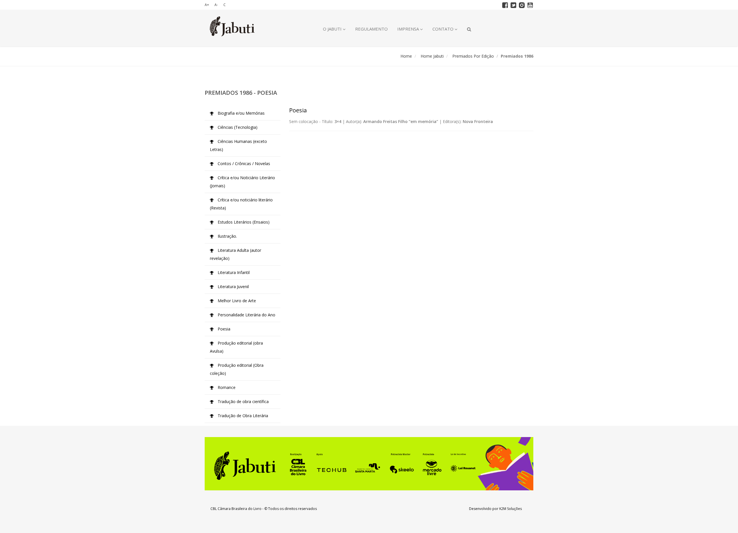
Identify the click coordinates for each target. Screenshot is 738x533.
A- (216, 4)
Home (406, 56)
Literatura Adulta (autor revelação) (235, 254)
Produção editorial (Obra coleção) (236, 369)
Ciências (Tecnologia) (236, 127)
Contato (443, 29)
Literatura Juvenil (232, 286)
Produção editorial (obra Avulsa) (236, 347)
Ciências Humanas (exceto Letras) (238, 145)
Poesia (223, 329)
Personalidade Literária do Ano (245, 314)
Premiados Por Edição (473, 56)
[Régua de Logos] (369, 463)
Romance (226, 387)
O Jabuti (333, 29)
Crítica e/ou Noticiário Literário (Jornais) (242, 181)
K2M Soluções (510, 508)
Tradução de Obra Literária (242, 415)
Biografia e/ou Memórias (240, 113)
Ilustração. (226, 236)
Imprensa (408, 29)
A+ (207, 4)
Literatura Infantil (233, 272)
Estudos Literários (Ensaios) (243, 222)
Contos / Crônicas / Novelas (243, 163)
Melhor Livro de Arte (236, 300)
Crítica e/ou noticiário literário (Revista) (241, 204)
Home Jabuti (432, 56)
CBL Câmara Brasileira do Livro (235, 508)
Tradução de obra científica (242, 401)
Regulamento (371, 29)
